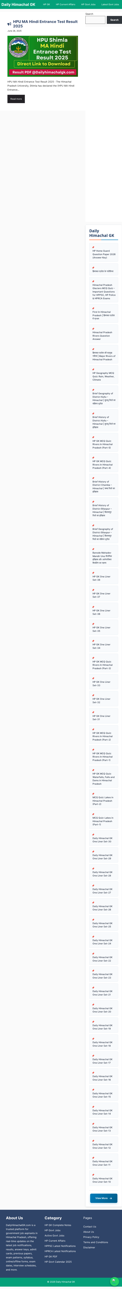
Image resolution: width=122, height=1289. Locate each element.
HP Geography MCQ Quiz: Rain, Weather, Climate (103, 376)
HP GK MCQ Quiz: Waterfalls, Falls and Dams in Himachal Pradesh (104, 778)
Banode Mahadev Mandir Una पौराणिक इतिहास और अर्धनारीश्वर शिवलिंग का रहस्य (102, 557)
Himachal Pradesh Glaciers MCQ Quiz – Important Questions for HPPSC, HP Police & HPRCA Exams (104, 292)
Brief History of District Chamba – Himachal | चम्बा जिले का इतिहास (104, 486)
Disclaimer (89, 1247)
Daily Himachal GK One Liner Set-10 (102, 1180)
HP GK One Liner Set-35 (101, 629)
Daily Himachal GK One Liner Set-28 (102, 874)
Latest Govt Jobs (110, 4)
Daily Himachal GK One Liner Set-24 (102, 942)
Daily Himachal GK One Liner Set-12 (102, 1146)
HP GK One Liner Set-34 (101, 646)
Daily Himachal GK (18, 4)
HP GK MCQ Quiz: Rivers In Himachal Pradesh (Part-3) (103, 665)
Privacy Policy (91, 1237)
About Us (88, 1231)
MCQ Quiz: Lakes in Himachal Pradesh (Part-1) (103, 821)
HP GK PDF (51, 1256)
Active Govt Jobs (54, 1235)
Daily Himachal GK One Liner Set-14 (102, 1112)
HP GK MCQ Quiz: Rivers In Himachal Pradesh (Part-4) (103, 464)
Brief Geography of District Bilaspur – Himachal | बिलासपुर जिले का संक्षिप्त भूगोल (103, 534)
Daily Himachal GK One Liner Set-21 (102, 993)
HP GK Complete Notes (58, 1225)
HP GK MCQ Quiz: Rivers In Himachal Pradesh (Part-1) (103, 757)
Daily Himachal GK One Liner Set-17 (102, 1061)
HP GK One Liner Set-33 (101, 683)
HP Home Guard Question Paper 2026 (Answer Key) (104, 254)
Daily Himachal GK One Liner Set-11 (102, 1163)
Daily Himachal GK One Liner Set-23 (102, 976)
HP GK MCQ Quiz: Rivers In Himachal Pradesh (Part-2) (103, 736)
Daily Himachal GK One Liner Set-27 (102, 891)
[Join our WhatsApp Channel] (114, 1281)
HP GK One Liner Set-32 (101, 700)
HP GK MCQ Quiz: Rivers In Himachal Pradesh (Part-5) (103, 444)
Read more (16, 98)
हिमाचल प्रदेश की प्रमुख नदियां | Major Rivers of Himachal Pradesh (104, 356)
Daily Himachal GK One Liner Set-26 (102, 908)
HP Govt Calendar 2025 (58, 1261)
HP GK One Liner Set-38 (101, 578)
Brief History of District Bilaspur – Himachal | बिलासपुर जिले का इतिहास (102, 510)
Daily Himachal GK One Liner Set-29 (102, 857)
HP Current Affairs (65, 4)
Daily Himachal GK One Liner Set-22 (102, 959)
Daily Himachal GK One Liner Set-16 (102, 1078)
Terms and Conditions (95, 1242)
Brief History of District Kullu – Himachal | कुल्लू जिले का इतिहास (104, 422)
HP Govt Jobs (88, 4)
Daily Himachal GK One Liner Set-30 (102, 840)
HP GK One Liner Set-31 (101, 718)
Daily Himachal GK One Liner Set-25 (102, 925)
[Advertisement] (103, 124)
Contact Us (89, 1226)
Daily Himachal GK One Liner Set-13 (102, 1129)
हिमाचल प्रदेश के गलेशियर (103, 271)
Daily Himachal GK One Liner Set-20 (102, 1010)
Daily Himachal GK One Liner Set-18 (102, 1044)
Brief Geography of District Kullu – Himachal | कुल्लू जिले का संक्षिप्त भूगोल (104, 398)
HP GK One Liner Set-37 (101, 595)
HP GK (46, 4)
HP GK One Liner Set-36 (101, 612)
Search (89, 13)
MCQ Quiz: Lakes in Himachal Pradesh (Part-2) (103, 800)
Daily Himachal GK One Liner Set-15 (102, 1095)
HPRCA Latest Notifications (60, 1251)
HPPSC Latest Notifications (60, 1245)
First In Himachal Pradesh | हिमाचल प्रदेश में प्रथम (104, 315)
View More (103, 1198)
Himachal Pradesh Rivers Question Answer (102, 335)
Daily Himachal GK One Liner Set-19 (102, 1027)
